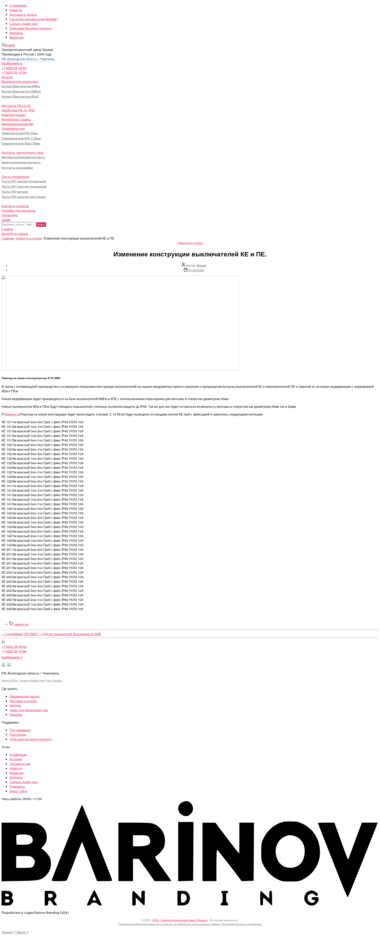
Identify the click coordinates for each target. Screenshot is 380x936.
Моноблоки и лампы (16, 119)
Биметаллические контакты (21, 162)
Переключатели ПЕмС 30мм (21, 143)
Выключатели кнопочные (20, 81)
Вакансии (17, 37)
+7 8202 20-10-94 (14, 72)
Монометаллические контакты (23, 157)
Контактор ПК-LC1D (16, 105)
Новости (16, 10)
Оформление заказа (24, 696)
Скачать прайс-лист (24, 23)
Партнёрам (18, 734)
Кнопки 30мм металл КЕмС (20, 96)
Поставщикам (20, 730)
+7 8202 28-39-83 (14, 68)
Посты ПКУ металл (15, 191)
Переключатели (13, 128)
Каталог (7, 77)
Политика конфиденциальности (139, 924)
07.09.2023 (196, 270)
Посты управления (15, 176)
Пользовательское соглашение (241, 924)
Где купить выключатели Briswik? (34, 19)
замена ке (21, 624)
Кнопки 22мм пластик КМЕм (21, 86)
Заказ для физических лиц (29, 710)
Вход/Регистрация (15, 233)
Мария (201, 265)
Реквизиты (17, 786)
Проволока (10, 215)
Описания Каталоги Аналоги (30, 28)
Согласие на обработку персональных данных (190, 924)
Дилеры (15, 705)
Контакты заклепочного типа (22, 152)
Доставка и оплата (23, 14)
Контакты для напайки (17, 167)
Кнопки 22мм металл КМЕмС (21, 91)
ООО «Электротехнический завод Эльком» (180, 920)
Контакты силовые (15, 206)
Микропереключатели (17, 124)
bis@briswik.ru (12, 63)
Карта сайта (18, 791)
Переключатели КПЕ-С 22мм (21, 138)
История (16, 759)
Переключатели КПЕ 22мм (20, 133)
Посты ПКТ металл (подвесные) (24, 181)
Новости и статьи (29, 238)
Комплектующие (14, 115)
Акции (6, 219)
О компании (18, 5)
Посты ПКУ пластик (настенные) (24, 197)
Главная (8, 238)
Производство (20, 763)
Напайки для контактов (19, 210)
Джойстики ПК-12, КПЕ (18, 110)
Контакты (16, 33)
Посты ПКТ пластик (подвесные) (24, 186)
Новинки (16, 714)
